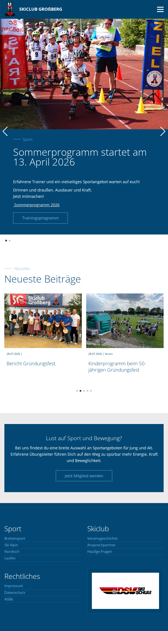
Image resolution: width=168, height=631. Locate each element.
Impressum (13, 586)
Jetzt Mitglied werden (84, 475)
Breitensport (14, 538)
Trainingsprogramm (40, 218)
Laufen (10, 558)
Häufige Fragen (99, 552)
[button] (6, 240)
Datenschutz (14, 593)
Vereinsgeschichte (102, 538)
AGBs (8, 599)
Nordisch (11, 552)
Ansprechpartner (101, 545)
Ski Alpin (11, 545)
